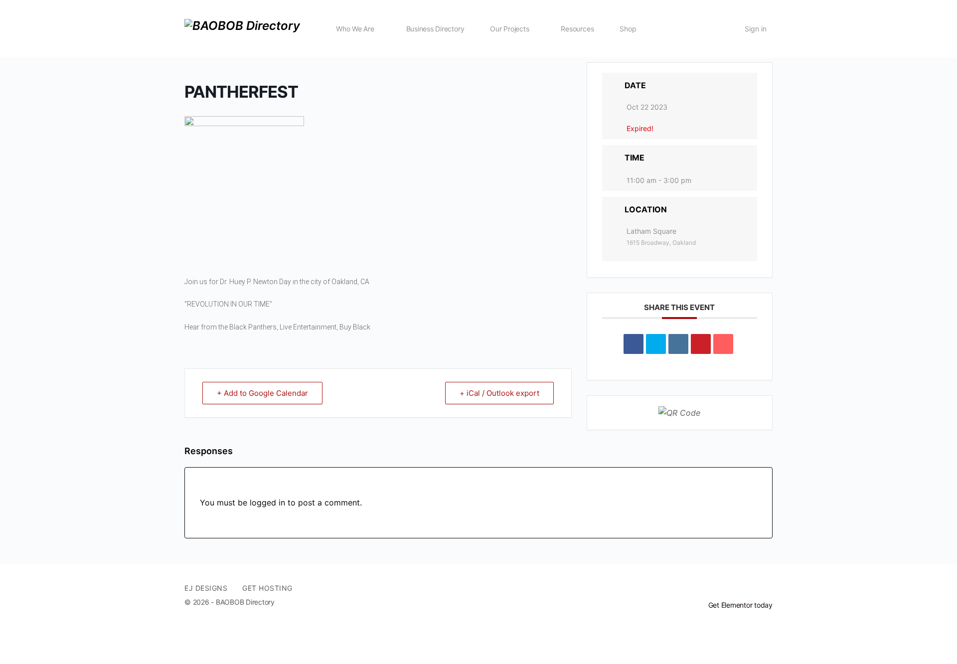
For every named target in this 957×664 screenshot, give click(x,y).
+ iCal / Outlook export (499, 393)
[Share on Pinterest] (701, 344)
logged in (267, 502)
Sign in (756, 28)
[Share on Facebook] (633, 344)
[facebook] (749, 588)
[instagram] (767, 588)
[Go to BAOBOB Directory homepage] (242, 27)
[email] (731, 588)
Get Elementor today (740, 605)
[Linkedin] (678, 344)
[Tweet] (656, 344)
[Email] (723, 344)
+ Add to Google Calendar (262, 393)
